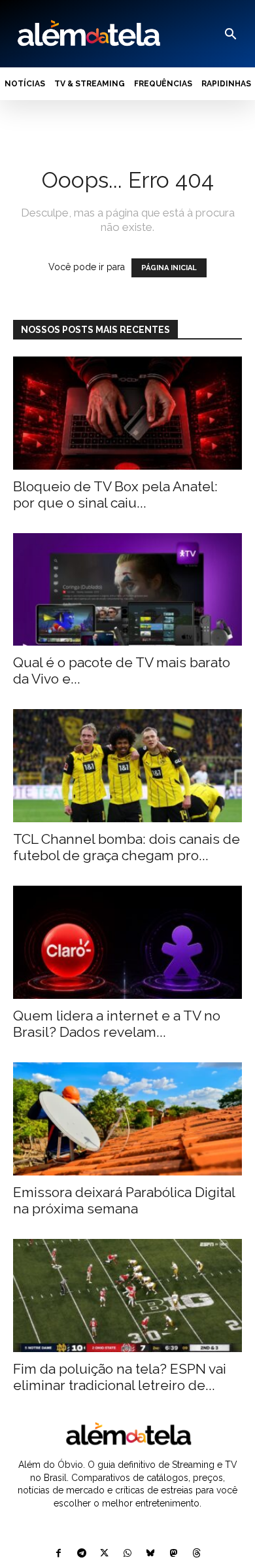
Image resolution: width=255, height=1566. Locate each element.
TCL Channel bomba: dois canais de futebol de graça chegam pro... (126, 847)
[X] (104, 1554)
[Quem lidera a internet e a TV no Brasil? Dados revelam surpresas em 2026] (127, 942)
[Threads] (196, 1554)
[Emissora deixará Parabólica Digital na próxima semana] (127, 1118)
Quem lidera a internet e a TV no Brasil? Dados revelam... (116, 1023)
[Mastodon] (173, 1554)
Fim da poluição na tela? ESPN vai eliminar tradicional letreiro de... (119, 1377)
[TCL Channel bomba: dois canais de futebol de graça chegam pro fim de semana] (127, 765)
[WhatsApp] (127, 1554)
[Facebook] (58, 1554)
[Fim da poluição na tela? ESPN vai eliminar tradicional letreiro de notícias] (127, 1295)
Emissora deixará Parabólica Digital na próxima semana (124, 1200)
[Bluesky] (151, 1554)
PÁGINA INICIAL (169, 268)
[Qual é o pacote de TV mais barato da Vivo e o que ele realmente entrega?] (127, 589)
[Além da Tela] (87, 33)
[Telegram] (81, 1554)
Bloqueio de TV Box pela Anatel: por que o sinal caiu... (115, 494)
